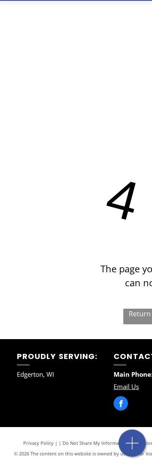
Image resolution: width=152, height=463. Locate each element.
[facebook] (121, 404)
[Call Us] (132, 447)
